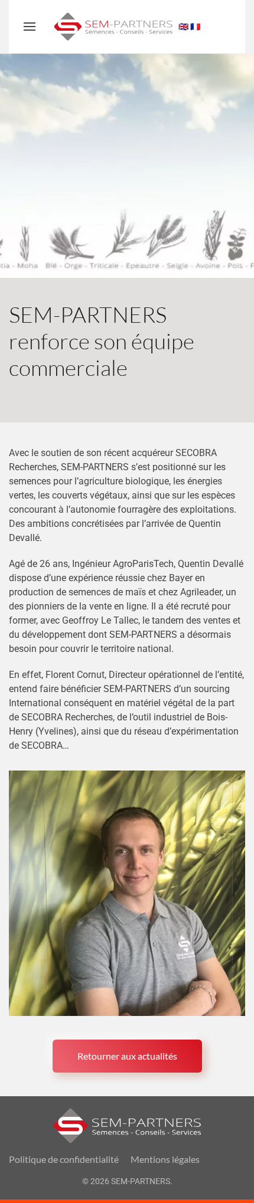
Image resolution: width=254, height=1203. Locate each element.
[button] (29, 26)
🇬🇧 (183, 26)
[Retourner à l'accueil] (113, 26)
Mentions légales (165, 1159)
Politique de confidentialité (64, 1159)
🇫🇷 (195, 26)
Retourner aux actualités (127, 1055)
